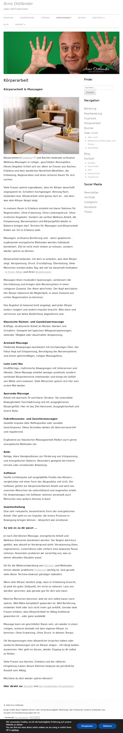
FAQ (90, 170)
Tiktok (88, 211)
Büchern (49, 565)
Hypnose (45, 18)
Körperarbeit (63, 18)
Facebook (90, 207)
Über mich (97, 18)
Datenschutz (94, 173)
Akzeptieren (87, 726)
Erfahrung (40, 570)
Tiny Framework (21, 718)
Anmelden (35, 718)
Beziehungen (43, 272)
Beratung (8, 18)
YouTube (89, 197)
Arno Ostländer (18, 3)
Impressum (93, 177)
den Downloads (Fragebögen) (56, 686)
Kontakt (19, 24)
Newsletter (93, 148)
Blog (6, 24)
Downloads (93, 166)
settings (15, 730)
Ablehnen (107, 726)
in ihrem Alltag (14, 272)
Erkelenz (29, 157)
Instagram (91, 202)
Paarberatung (27, 18)
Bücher (82, 18)
